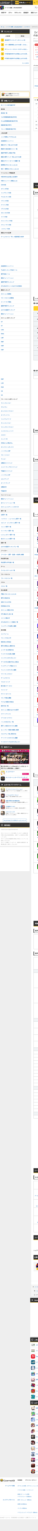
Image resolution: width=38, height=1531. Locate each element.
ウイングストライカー (7, 427)
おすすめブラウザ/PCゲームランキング (15, 820)
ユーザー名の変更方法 (7, 650)
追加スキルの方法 (6, 602)
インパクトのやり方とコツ (8, 658)
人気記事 (7, 36)
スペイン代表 (5, 205)
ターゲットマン (5, 415)
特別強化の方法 (5, 606)
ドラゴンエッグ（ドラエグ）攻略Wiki (27, 1512)
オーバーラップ (5, 483)
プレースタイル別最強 (7, 298)
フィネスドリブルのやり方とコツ (10, 742)
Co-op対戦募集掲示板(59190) (9, 121)
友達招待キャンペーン (7, 141)
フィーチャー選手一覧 (7, 531)
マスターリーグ (5, 682)
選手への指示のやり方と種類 (9, 726)
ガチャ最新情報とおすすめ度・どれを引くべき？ (17, 45)
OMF (2, 346)
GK (2, 395)
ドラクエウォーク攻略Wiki (24, 1496)
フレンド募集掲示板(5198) (8, 129)
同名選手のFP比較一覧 (7, 562)
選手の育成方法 (5, 598)
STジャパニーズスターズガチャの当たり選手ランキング (17, 49)
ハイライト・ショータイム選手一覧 (11, 519)
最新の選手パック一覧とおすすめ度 (11, 157)
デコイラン (4, 407)
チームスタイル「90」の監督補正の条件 (12, 237)
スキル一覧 (4, 586)
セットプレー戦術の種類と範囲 (10, 730)
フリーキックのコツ (6, 674)
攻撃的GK (4, 487)
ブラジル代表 (5, 209)
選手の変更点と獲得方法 (8, 646)
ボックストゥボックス (7, 447)
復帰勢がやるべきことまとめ (9, 165)
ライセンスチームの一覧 (8, 570)
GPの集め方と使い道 (7, 614)
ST (2, 326)
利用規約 (20, 1480)
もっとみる (25, 63)
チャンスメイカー (6, 423)
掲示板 (22, 36)
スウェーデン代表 (6, 225)
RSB (2, 387)
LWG (2, 330)
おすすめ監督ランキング (8, 310)
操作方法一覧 (5, 706)
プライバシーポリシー (31, 1480)
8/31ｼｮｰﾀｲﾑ (18, 12)
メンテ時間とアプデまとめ (8, 137)
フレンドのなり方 (6, 638)
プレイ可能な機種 (6, 698)
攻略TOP (3, 12)
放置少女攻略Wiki (22, 1504)
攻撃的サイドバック (6, 463)
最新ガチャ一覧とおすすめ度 (9, 145)
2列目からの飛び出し (7, 443)
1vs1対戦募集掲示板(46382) (9, 117)
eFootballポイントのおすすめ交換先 (11, 286)
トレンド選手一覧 (6, 527)
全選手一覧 (4, 515)
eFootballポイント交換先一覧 (9, 622)
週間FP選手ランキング (7, 282)
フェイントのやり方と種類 (8, 670)
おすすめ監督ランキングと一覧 (10, 546)
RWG (2, 334)
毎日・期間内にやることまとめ (10, 169)
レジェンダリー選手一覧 (8, 535)
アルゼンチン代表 (6, 197)
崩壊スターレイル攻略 (23, 1494)
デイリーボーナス (6, 694)
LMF (2, 338)
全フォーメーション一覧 (8, 503)
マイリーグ (4, 690)
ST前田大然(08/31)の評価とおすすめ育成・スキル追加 (17, 58)
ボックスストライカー (7, 411)
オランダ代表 (5, 189)
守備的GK (4, 491)
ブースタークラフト (6, 718)
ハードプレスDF (5, 475)
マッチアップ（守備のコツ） (9, 666)
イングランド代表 (6, 193)
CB (2, 391)
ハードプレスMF (5, 451)
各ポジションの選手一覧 (8, 539)
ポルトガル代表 (5, 213)
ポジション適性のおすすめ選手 (10, 710)
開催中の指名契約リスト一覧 (9, 149)
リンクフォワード (6, 419)
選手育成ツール (5, 274)
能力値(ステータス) (6, 686)
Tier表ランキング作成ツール (9, 270)
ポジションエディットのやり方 (10, 507)
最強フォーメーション (7, 278)
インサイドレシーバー (7, 431)
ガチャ (10, 12)
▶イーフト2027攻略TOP (8, 105)
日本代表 (3, 185)
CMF (2, 350)
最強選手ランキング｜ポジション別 (15, 40)
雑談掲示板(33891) (6, 125)
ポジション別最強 (6, 294)
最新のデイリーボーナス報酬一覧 (10, 161)
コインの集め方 (5, 618)
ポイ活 (11, 2)
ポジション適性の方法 (7, 610)
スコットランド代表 (6, 221)
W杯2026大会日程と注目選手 (9, 177)
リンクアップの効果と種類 (8, 626)
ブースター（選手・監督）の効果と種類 (12, 554)
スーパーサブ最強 (6, 302)
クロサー (3, 435)
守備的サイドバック (6, 471)
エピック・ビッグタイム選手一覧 (10, 523)
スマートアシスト (6, 714)
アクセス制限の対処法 (7, 702)
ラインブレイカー (6, 403)
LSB (2, 383)
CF (2, 322)
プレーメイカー (5, 455)
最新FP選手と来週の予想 (8, 153)
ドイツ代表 (4, 217)
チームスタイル (5, 678)
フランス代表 (5, 201)
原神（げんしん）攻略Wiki (24, 1500)
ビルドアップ (5, 479)
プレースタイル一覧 (6, 578)
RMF (2, 342)
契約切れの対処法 (6, 642)
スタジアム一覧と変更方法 (8, 734)
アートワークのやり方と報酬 (9, 738)
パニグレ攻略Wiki (22, 1508)
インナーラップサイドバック (9, 467)
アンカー (3, 459)
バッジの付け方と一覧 (7, 722)
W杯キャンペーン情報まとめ (9, 181)
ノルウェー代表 (5, 229)
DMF (2, 379)
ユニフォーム (5, 634)
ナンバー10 (4, 439)
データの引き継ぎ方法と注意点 (10, 662)
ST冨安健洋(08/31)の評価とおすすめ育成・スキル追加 (17, 54)
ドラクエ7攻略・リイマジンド (25, 1490)
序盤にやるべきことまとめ (8, 594)
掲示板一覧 (4, 113)
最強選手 (26, 12)
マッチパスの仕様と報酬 (8, 654)
